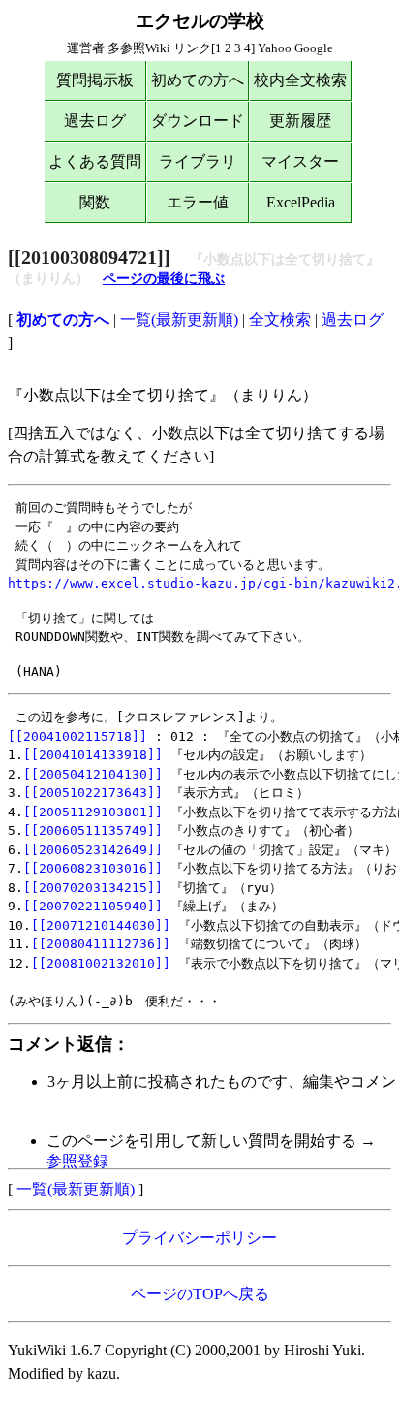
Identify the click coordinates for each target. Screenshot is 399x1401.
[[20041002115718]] (77, 736)
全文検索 (280, 319)
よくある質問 (94, 161)
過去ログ (95, 120)
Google (313, 48)
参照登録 (77, 1161)
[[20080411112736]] (100, 944)
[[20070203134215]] (93, 887)
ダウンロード (197, 120)
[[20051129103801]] (93, 812)
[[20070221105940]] (93, 906)
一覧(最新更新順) (179, 319)
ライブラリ (197, 161)
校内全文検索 (300, 80)
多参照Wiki (138, 48)
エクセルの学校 (200, 21)
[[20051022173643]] (93, 792)
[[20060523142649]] (93, 850)
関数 (94, 202)
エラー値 (198, 202)
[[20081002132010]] (100, 963)
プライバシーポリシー (199, 1237)
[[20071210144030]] (100, 925)
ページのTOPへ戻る (200, 1294)
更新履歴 (300, 120)
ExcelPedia (300, 202)
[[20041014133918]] (93, 755)
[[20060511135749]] (93, 830)
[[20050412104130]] (93, 774)
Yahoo (275, 48)
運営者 (86, 48)
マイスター (300, 161)
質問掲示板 (95, 80)
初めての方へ (197, 80)
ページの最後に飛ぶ (164, 278)
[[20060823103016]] (93, 868)
